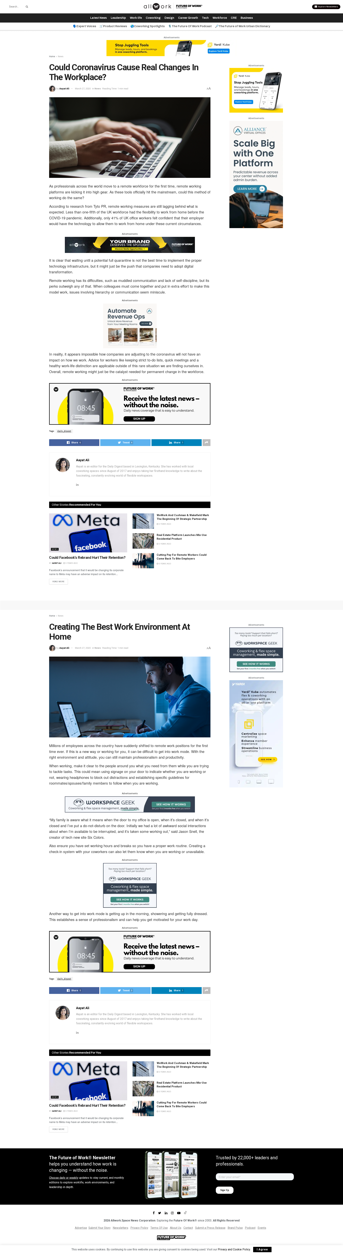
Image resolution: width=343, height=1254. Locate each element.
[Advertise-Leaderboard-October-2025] (130, 245)
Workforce (220, 17)
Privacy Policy (139, 1228)
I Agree (262, 1249)
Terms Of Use (159, 1228)
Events (262, 1228)
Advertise (81, 1228)
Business (247, 17)
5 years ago (71, 563)
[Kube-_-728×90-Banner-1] (171, 48)
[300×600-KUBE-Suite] (256, 733)
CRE (234, 17)
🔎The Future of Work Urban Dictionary (242, 26)
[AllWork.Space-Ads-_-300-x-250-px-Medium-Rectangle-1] (130, 325)
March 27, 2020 (83, 88)
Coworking (153, 17)
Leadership (118, 17)
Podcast (250, 1228)
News (60, 56)
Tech (205, 17)
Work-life (136, 17)
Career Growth (188, 17)
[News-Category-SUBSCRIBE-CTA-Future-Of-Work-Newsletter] (129, 403)
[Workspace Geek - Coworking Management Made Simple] (130, 804)
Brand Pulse (235, 1228)
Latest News (98, 17)
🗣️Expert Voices (84, 26)
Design (169, 17)
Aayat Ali (64, 88)
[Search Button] (26, 6)
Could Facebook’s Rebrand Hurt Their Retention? (87, 557)
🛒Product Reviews (113, 26)
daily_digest (64, 431)
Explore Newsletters (327, 7)
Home (52, 56)
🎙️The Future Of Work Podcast (190, 26)
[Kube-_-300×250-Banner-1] (256, 90)
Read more (58, 581)
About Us (175, 1228)
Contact (188, 1228)
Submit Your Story (99, 1228)
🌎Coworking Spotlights (147, 26)
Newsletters (120, 1228)
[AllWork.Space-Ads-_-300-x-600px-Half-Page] (256, 174)
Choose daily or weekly (63, 1177)
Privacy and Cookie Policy (234, 1249)
